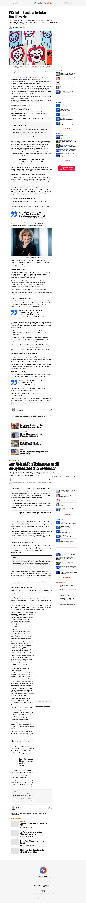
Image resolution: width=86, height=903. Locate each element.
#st (17, 813)
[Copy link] (49, 27)
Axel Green (15, 479)
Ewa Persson (15, 27)
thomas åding (42, 813)
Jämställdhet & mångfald (29, 416)
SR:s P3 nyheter (18, 612)
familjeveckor (19, 415)
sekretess (35, 813)
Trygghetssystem (41, 416)
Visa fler (67, 97)
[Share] (51, 27)
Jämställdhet (38, 415)
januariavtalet (47, 415)
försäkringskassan (24, 813)
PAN (31, 813)
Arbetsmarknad (18, 416)
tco (12, 416)
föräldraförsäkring (29, 415)
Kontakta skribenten (19, 410)
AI (18, 813)
